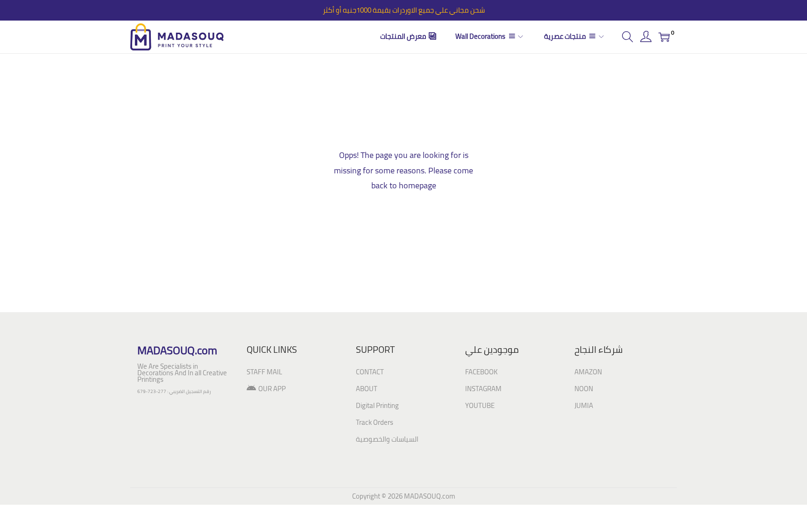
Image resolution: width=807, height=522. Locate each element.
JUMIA (583, 405)
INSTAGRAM (483, 388)
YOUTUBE (480, 405)
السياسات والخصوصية (387, 439)
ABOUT (366, 388)
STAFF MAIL (264, 372)
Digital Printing (377, 405)
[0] (664, 37)
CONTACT (370, 372)
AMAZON (588, 372)
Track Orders (374, 422)
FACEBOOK (481, 372)
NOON (583, 388)
